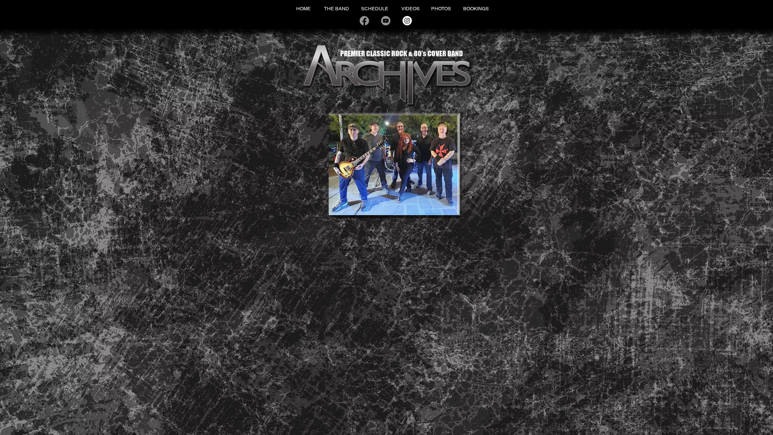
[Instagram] (407, 20)
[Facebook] (364, 20)
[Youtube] (385, 20)
